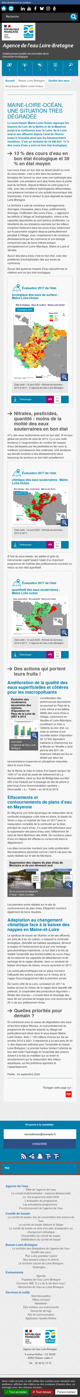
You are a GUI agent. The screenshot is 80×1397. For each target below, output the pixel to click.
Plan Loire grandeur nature (41, 1256)
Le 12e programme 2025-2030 (41, 1197)
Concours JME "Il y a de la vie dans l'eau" (41, 1283)
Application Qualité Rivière (40, 1318)
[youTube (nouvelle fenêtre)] (29, 8)
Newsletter (41, 1303)
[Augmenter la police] (48, 1156)
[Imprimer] (40, 1156)
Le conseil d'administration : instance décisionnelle (41, 1193)
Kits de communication (41, 1314)
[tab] (9, 68)
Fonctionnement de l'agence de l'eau (41, 1208)
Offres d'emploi (41, 1299)
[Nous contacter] (11, 8)
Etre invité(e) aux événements (41, 1307)
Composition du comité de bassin (40, 1236)
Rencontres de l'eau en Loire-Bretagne (41, 1287)
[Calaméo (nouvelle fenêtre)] (54, 8)
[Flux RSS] (23, 1156)
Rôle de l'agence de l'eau (41, 1189)
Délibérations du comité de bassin (41, 1239)
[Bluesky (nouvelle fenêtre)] (42, 8)
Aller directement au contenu (16, 2)
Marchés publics (41, 1296)
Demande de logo (41, 1311)
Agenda (41, 1276)
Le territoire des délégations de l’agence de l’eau (41, 1248)
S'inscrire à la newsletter (39, 1124)
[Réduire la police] (56, 1156)
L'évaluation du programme (41, 1200)
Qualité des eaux (59, 80)
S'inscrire (39, 1144)
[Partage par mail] (32, 1156)
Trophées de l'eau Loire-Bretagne (41, 1279)
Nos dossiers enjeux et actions (41, 1259)
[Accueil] (4, 8)
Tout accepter (17, 1392)
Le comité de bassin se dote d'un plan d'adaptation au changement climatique (41, 1230)
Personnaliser (66, 1392)
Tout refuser (43, 1392)
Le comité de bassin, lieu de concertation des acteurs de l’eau (41, 1219)
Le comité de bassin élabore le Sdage (41, 1224)
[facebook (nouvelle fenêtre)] (35, 8)
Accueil (10, 80)
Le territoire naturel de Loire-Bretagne (41, 1263)
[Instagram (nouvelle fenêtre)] (48, 8)
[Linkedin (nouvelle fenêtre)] (23, 8)
